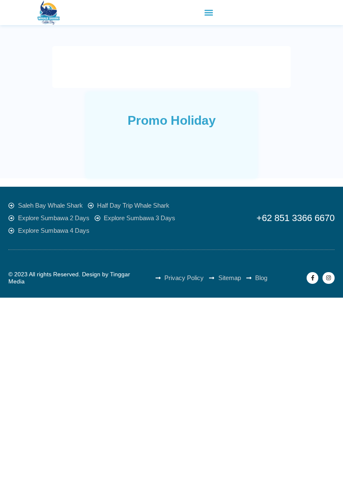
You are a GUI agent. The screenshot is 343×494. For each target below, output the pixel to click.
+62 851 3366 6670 (295, 218)
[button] (209, 13)
